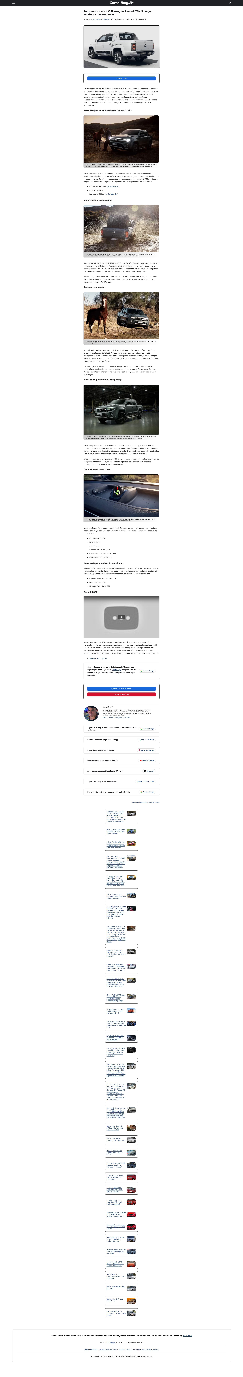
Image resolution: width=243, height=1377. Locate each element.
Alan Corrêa (96, 19)
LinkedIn (127, 718)
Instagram (118, 718)
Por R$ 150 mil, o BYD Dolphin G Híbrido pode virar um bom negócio (115, 1264)
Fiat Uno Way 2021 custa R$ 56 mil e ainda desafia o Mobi (116, 1227)
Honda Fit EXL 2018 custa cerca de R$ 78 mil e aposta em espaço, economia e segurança (116, 998)
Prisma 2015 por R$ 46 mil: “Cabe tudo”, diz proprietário (115, 1177)
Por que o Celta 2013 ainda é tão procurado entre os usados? (115, 1190)
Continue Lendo (121, 78)
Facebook (129, 1349)
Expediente (94, 1349)
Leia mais (187, 1336)
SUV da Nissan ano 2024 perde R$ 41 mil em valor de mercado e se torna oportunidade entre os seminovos (116, 1052)
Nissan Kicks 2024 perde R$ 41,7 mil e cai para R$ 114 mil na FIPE (116, 831)
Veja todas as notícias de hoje (121, 689)
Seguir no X (150, 771)
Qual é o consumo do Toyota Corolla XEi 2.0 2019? (115, 1153)
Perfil (104, 718)
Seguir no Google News (146, 781)
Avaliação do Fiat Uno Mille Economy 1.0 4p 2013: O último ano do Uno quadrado (116, 953)
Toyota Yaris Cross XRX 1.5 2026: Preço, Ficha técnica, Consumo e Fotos (116, 1214)
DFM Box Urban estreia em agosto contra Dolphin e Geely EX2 (116, 1251)
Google (137, 1349)
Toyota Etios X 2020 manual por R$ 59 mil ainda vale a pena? (114, 1202)
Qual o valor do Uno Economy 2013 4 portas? (116, 1139)
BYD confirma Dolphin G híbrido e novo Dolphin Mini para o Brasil (115, 1011)
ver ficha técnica (113, 186)
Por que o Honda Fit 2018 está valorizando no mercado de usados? (116, 1165)
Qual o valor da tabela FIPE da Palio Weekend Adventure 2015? (115, 1128)
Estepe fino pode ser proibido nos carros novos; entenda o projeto (116, 896)
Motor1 (92, 658)
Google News (146, 1349)
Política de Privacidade (108, 1349)
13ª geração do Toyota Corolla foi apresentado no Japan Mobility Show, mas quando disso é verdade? (116, 967)
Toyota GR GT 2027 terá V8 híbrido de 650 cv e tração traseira (115, 1038)
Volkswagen (106, 19)
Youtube (155, 1349)
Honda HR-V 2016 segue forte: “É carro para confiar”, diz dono (115, 1239)
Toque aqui (116, 670)
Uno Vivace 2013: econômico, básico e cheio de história (116, 1276)
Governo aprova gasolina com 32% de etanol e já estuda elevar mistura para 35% (116, 1024)
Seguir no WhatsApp (147, 739)
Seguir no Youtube (148, 760)
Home (133, 802)
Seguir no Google (148, 671)
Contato (111, 718)
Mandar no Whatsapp (121, 694)
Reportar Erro (143, 802)
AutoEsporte (102, 658)
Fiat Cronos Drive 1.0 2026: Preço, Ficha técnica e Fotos (116, 1313)
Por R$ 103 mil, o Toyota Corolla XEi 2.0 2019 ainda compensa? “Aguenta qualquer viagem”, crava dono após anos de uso (116, 982)
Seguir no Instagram (147, 750)
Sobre (137, 802)
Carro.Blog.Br (111, 1342)
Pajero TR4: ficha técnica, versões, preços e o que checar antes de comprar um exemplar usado (116, 845)
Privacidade (151, 802)
